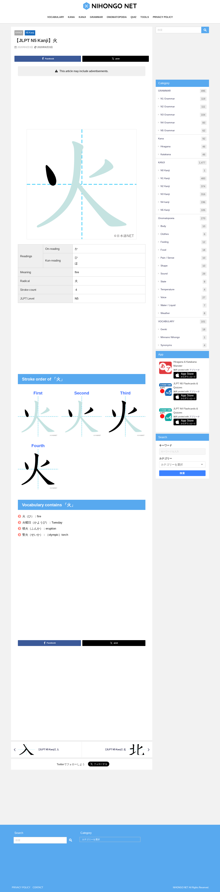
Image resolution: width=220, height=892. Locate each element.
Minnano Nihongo (183, 337)
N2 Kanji (183, 186)
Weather (183, 313)
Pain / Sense (183, 258)
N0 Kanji (183, 170)
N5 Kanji (30, 32)
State (183, 281)
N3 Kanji (183, 194)
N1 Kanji (183, 178)
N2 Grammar (183, 106)
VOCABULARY (55, 17)
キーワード (165, 445)
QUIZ (133, 17)
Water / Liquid (183, 305)
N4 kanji (183, 202)
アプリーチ (194, 370)
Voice (183, 297)
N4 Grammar (183, 122)
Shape (183, 265)
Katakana (183, 154)
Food (183, 250)
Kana (181, 138)
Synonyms (183, 345)
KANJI (82, 17)
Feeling (183, 242)
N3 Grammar (183, 114)
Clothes (183, 234)
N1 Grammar (183, 98)
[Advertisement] (81, 103)
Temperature (183, 289)
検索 (182, 473)
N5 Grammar (183, 130)
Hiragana (183, 146)
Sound (183, 273)
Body (183, 226)
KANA (71, 17)
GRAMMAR (96, 17)
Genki (183, 329)
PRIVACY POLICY (163, 17)
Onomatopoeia (181, 218)
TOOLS (144, 17)
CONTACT (38, 887)
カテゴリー (165, 458)
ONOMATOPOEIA (117, 17)
